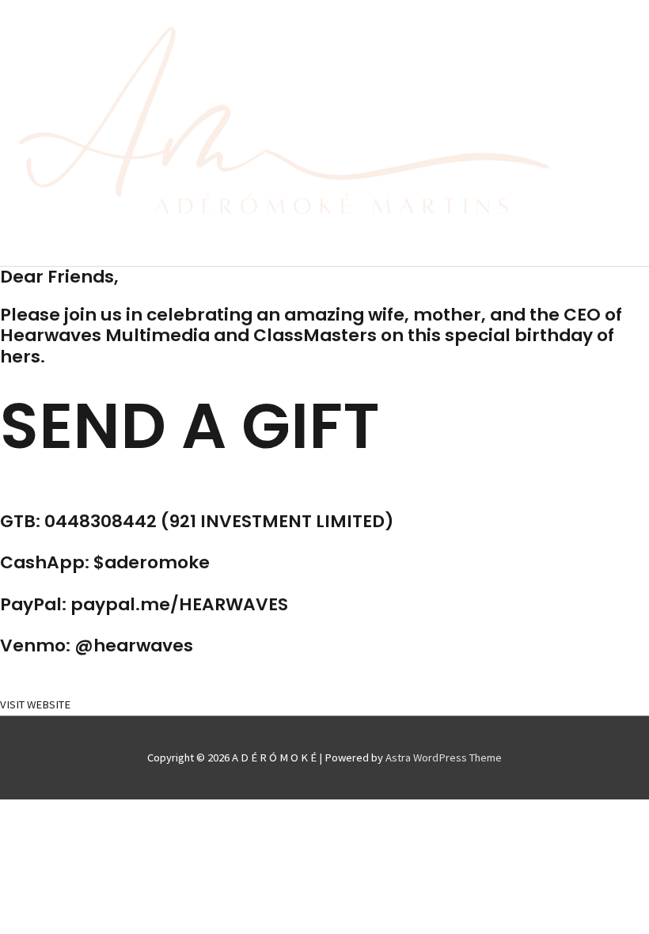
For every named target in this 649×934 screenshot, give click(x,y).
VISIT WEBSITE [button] (35, 704)
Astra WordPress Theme (443, 757)
